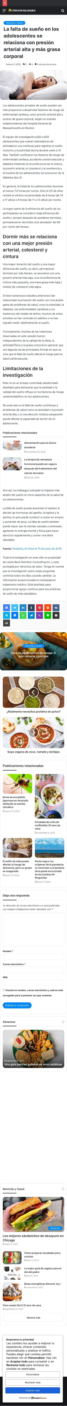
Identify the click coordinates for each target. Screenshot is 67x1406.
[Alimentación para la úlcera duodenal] (12, 445)
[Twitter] (14, 607)
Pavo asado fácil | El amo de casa (22, 1305)
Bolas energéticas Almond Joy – (43, 1283)
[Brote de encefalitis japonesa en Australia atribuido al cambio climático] (17, 784)
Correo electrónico (14, 964)
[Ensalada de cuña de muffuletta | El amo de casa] (49, 796)
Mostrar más (33, 1317)
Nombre (8, 951)
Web (5, 977)
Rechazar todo (33, 1382)
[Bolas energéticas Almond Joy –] (12, 1291)
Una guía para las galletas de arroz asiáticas (33, 1064)
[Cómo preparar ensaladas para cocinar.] (12, 1257)
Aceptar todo (33, 1390)
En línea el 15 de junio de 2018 (36, 548)
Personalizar (32, 1374)
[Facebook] (6, 607)
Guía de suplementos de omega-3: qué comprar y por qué (33, 654)
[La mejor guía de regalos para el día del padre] (12, 1273)
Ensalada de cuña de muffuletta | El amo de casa (47, 825)
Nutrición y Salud (14, 23)
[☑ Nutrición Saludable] (22, 10)
